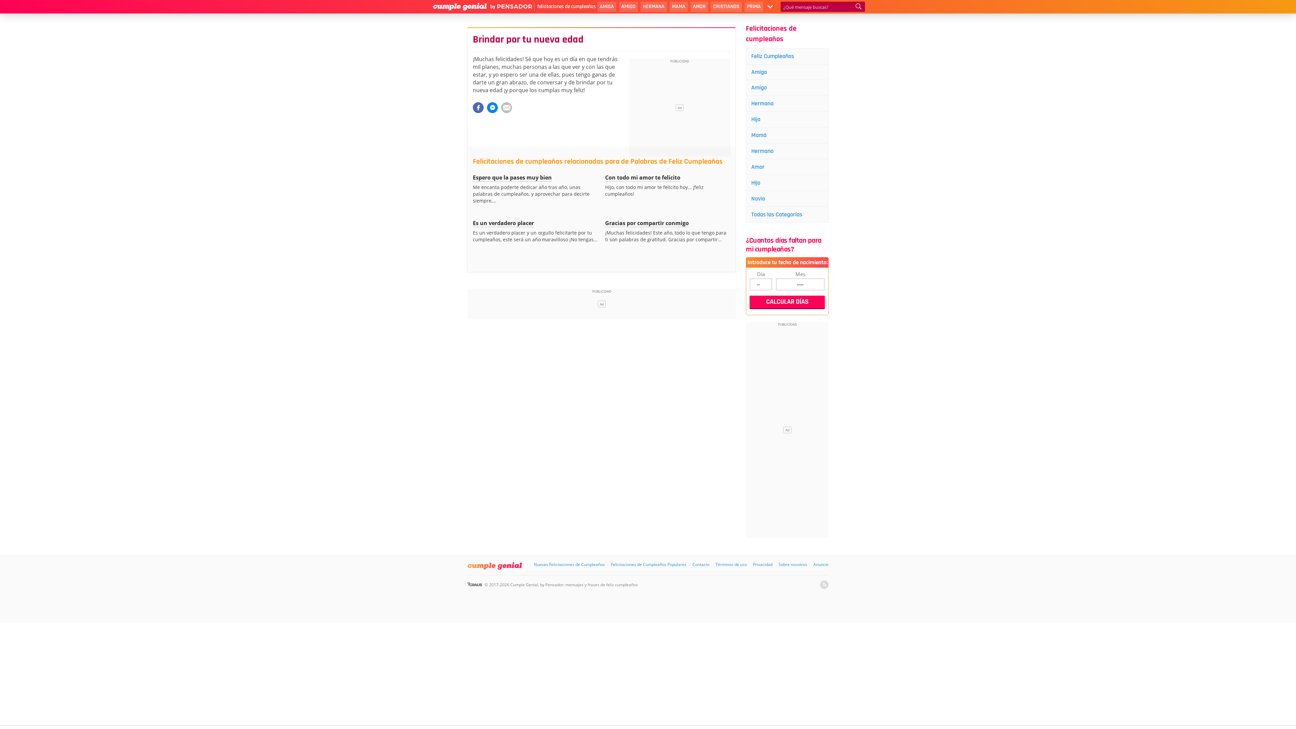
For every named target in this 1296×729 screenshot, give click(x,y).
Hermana (654, 6)
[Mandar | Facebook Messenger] (492, 107)
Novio (758, 198)
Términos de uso (731, 564)
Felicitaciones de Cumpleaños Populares (648, 564)
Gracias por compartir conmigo (647, 223)
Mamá (758, 135)
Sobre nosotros (793, 564)
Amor (699, 6)
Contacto (701, 564)
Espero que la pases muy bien (512, 177)
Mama (678, 6)
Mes (800, 274)
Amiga (607, 6)
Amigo (628, 6)
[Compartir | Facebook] (478, 107)
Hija (755, 119)
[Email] (506, 107)
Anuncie (821, 564)
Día (761, 274)
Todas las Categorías (776, 214)
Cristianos (726, 6)
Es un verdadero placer (503, 223)
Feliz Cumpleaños (772, 56)
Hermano (762, 151)
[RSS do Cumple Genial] (824, 584)
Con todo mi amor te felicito (642, 177)
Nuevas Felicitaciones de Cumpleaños (569, 564)
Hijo (755, 183)
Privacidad (763, 564)
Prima (754, 6)
